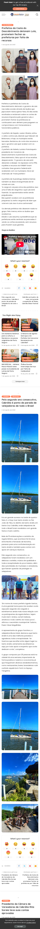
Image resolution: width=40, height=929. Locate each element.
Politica (25, 327)
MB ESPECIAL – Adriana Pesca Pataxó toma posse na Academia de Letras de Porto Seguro (10, 368)
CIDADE (6, 324)
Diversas (26, 358)
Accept (20, 926)
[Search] (37, 14)
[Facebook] (19, 288)
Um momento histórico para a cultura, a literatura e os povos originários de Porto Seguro (10, 338)
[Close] (37, 6)
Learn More (20, 9)
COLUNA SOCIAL (9, 358)
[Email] (35, 288)
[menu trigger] (4, 14)
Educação (7, 327)
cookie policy (31, 922)
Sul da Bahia (7, 25)
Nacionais (16, 396)
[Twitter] (24, 288)
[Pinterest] (30, 288)
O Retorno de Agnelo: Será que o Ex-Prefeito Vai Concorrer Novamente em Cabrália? (29, 338)
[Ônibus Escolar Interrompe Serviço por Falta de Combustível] (29, 355)
